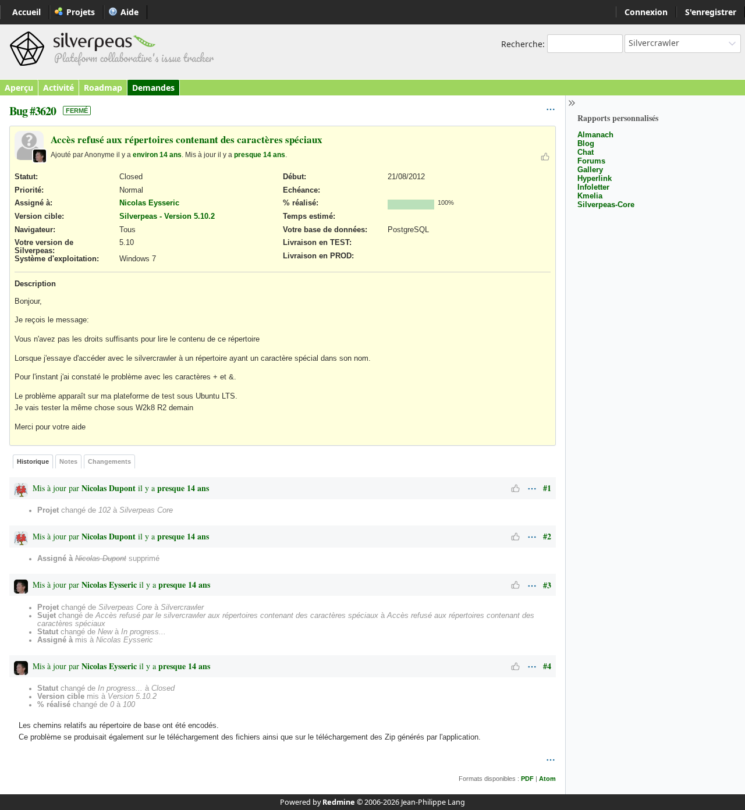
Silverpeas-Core (605, 204)
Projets (80, 11)
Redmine (338, 802)
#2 (547, 536)
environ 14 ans (157, 154)
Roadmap (103, 87)
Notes (68, 461)
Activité (58, 87)
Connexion (646, 11)
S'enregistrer (710, 11)
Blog (585, 143)
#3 (547, 585)
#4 (547, 666)
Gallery (590, 169)
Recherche (521, 43)
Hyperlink (594, 178)
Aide (129, 11)
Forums (591, 161)
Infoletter (593, 187)
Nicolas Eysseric (149, 203)
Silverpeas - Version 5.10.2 (167, 216)
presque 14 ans (259, 154)
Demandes (153, 87)
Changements (109, 461)
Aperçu (19, 87)
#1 (547, 488)
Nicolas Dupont (108, 488)
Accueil (26, 11)
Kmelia (589, 195)
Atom (547, 778)
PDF (527, 778)
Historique (33, 461)
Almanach (595, 134)
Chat (585, 152)
